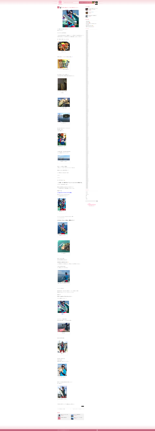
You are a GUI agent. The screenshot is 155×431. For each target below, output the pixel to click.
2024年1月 (87, 66)
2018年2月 (87, 148)
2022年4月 (87, 90)
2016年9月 (87, 168)
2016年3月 (87, 175)
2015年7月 (87, 184)
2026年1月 (87, 38)
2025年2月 (87, 51)
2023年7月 (87, 73)
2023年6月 (87, 74)
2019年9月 (87, 126)
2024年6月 (87, 60)
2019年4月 (87, 132)
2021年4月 (87, 104)
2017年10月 (87, 153)
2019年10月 (87, 125)
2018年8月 (87, 141)
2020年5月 (87, 117)
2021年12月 (87, 95)
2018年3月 (87, 147)
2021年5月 (87, 103)
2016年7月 (87, 170)
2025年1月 (87, 52)
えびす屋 (66, 74)
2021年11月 (87, 96)
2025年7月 (87, 45)
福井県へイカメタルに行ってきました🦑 (90, 26)
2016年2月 (87, 176)
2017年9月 (87, 154)
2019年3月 (87, 133)
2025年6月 (87, 46)
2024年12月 (87, 53)
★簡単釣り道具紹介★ (64, 417)
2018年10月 (87, 139)
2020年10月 (87, 111)
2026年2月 (87, 37)
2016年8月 (87, 169)
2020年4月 (87, 118)
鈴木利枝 (60, 6)
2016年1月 (87, 177)
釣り (86, 197)
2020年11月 (87, 110)
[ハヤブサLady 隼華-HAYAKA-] (60, 4)
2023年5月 (87, 75)
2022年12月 (87, 81)
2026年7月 (87, 31)
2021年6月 (87, 102)
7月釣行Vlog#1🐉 (87, 21)
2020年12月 (87, 109)
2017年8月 (87, 155)
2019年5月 (87, 131)
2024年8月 (87, 58)
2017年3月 (87, 161)
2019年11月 (87, 124)
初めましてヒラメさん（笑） (64, 414)
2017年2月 (87, 162)
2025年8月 (87, 44)
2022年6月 (87, 88)
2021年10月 (87, 97)
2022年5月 (87, 89)
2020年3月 (87, 119)
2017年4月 (87, 160)
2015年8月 (87, 183)
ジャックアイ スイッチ (68, 216)
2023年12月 (87, 67)
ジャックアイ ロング (66, 194)
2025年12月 (87, 39)
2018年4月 (87, 146)
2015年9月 (87, 182)
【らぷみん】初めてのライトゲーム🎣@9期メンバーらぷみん (93, 9)
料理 (86, 195)
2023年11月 (87, 68)
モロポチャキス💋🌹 (88, 22)
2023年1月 (87, 80)
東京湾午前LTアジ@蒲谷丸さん (93, 15)
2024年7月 (87, 59)
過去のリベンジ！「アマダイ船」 (78, 417)
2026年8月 (87, 30)
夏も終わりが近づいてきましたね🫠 (89, 25)
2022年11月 (87, 82)
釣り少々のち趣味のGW (77, 414)
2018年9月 (87, 140)
